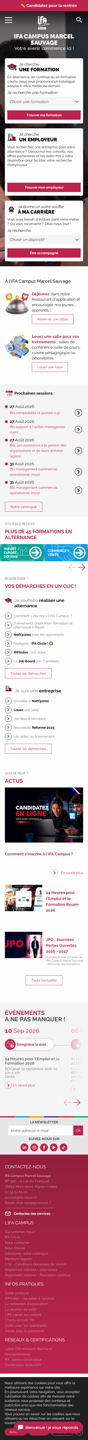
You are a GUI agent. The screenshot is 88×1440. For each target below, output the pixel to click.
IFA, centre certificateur (23, 1360)
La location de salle (20, 1309)
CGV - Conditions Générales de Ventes (35, 1264)
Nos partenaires (17, 1354)
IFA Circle (12, 1237)
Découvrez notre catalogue (26, 1253)
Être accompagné (44, 253)
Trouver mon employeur (44, 187)
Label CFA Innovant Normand (28, 1349)
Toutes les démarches (28, 673)
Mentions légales (18, 1259)
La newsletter (44, 1122)
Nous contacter (17, 1243)
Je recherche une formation (32, 92)
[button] (82, 567)
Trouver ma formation (44, 115)
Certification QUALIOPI (23, 1365)
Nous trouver (15, 1248)
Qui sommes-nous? (20, 1232)
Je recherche (19, 230)
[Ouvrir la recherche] (79, 19)
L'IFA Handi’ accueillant (23, 1315)
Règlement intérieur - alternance (31, 1270)
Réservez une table (52, 319)
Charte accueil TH (19, 1320)
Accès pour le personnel (24, 1331)
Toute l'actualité (44, 980)
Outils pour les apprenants (26, 1325)
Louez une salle (49, 367)
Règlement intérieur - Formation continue (38, 1275)
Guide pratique (17, 1293)
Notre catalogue (24, 507)
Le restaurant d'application (26, 1304)
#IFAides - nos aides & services (30, 1298)
